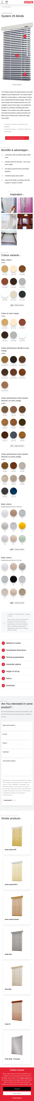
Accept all (17, 1088)
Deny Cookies (17, 1093)
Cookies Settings (17, 1098)
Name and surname (9, 725)
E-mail (5, 734)
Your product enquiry (9, 761)
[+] (24, 36)
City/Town (6, 752)
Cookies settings (24, 1078)
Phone (5, 743)
